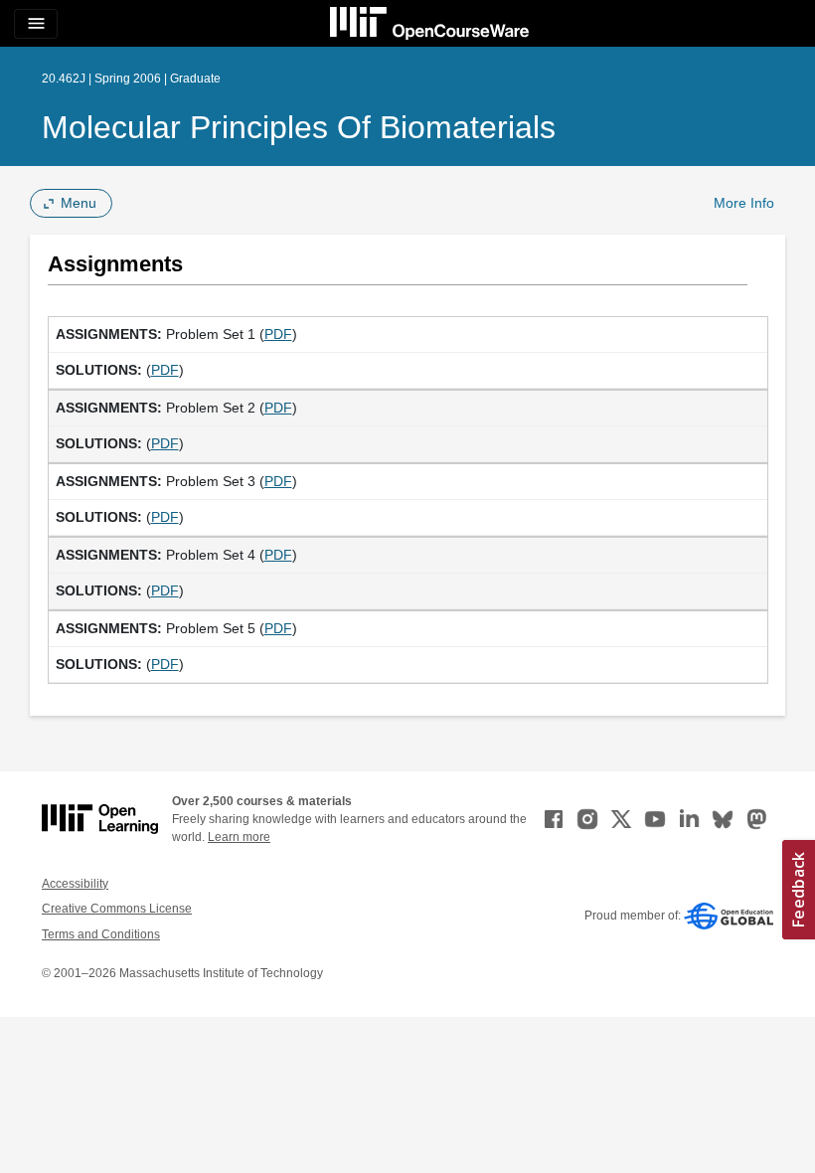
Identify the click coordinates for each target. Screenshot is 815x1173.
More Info (744, 203)
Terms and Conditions (101, 934)
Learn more (239, 837)
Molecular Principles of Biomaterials (299, 127)
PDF (278, 334)
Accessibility (75, 884)
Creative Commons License (117, 909)
